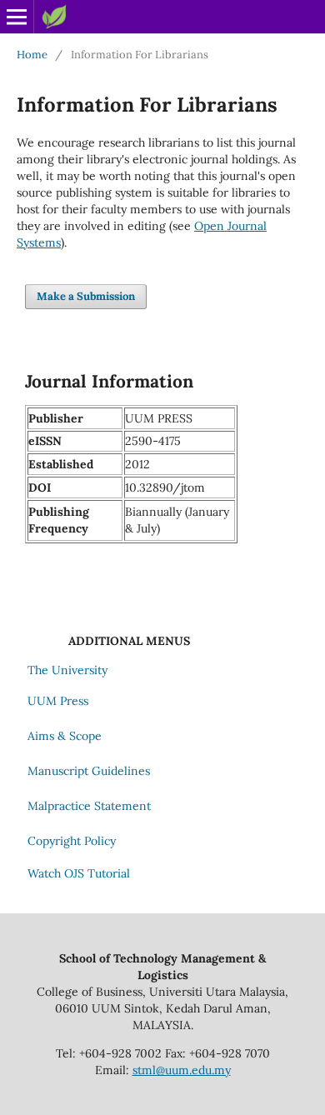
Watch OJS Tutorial (79, 873)
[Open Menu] (16, 16)
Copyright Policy (72, 840)
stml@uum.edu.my (181, 1070)
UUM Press (58, 700)
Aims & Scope (65, 735)
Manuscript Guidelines (89, 770)
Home (32, 55)
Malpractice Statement (89, 805)
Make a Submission (86, 296)
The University (68, 670)
